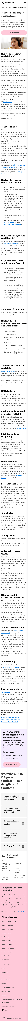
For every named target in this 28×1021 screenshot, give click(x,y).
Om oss (3, 968)
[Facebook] (3, 1010)
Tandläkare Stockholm (7, 925)
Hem (2, 7)
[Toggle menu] (25, 2)
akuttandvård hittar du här (12, 224)
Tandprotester (6, 692)
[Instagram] (6, 1010)
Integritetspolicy (6, 979)
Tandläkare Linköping (7, 952)
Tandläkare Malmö (6, 933)
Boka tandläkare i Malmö (9, 722)
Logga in (3, 995)
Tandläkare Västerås (6, 940)
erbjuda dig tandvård (11, 244)
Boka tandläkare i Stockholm (10, 717)
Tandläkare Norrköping (7, 948)
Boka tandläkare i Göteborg (10, 720)
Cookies (3, 983)
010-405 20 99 (5, 1002)
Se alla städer (5, 959)
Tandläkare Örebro (6, 944)
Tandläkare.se (7, 102)
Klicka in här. (21, 912)
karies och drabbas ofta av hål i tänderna (13, 166)
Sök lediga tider (14, 32)
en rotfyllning (21, 428)
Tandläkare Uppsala (6, 937)
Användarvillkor (5, 976)
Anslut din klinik (5, 991)
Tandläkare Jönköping (7, 955)
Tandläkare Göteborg (7, 929)
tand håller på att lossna (11, 667)
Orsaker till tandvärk (8, 371)
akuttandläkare (9, 222)
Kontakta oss (4, 972)
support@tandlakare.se (7, 1006)
